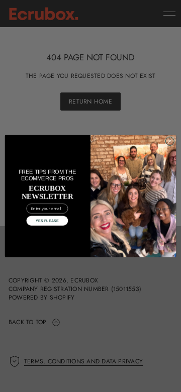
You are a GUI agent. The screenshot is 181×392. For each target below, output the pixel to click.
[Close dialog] (169, 141)
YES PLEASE (47, 221)
